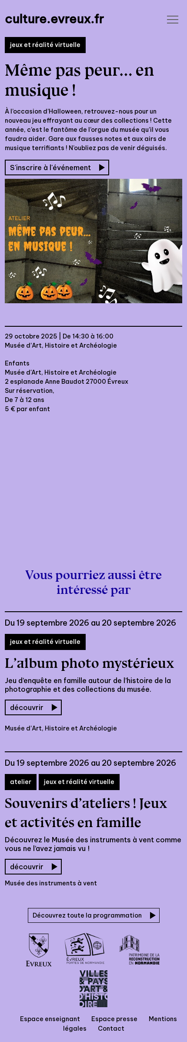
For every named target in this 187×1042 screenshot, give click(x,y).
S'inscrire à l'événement (50, 167)
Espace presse (114, 1019)
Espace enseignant (50, 1019)
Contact (111, 1028)
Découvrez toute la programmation (87, 915)
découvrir (26, 707)
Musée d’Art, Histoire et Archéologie (61, 345)
